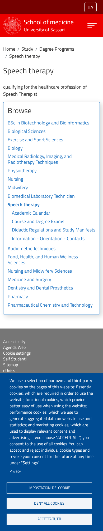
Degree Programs (56, 48)
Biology (15, 148)
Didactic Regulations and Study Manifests (53, 230)
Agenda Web (14, 347)
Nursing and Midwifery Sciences (40, 271)
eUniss (9, 370)
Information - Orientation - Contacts (48, 239)
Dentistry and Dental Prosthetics (40, 288)
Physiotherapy (22, 171)
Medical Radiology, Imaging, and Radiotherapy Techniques (40, 159)
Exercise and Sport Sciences (35, 140)
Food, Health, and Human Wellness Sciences (43, 260)
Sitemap (10, 365)
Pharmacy (18, 297)
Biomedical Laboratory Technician (41, 196)
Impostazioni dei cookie (49, 487)
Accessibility (14, 341)
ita (90, 7)
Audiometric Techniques (31, 249)
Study (27, 48)
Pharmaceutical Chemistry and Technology (50, 305)
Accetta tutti (49, 519)
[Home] (12, 19)
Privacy (15, 471)
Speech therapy (24, 205)
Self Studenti (15, 359)
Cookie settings (17, 353)
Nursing (15, 179)
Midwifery (18, 188)
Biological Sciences (26, 131)
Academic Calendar (31, 213)
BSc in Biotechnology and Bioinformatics (48, 123)
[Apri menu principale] (92, 26)
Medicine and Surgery (29, 280)
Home (9, 48)
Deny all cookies (49, 503)
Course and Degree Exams (38, 222)
